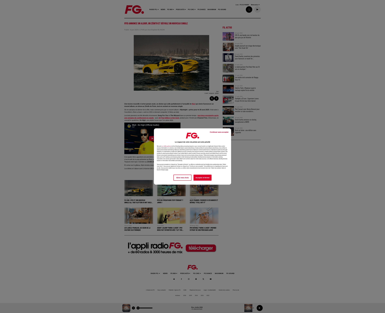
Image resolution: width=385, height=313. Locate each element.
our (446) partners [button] (166, 146)
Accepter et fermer (203, 177)
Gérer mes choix (182, 177)
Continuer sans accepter (219, 132)
